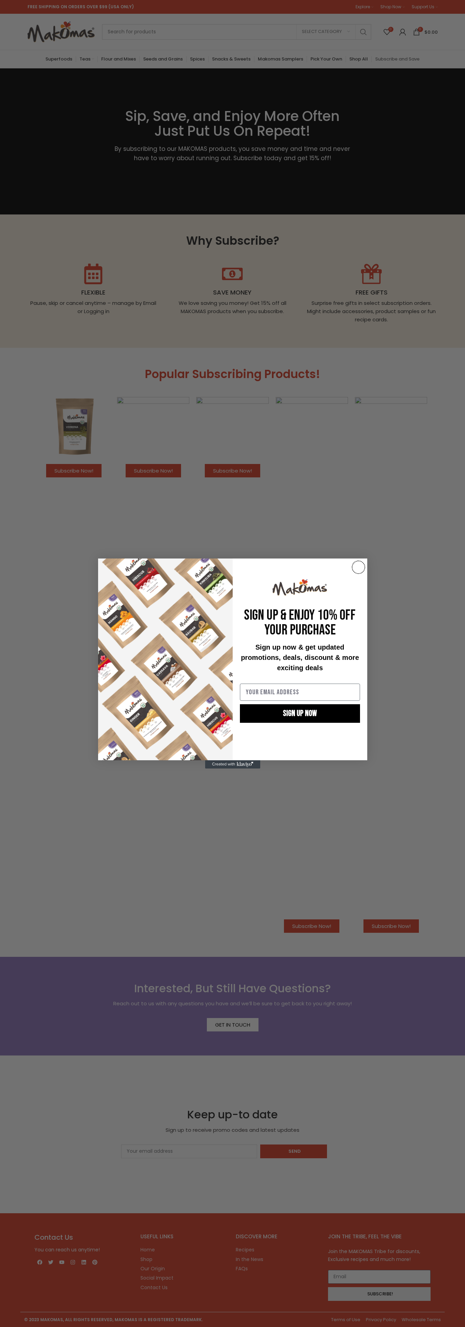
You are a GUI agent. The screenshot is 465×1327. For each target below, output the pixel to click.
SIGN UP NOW (300, 713)
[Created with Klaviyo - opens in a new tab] (232, 764)
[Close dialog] (358, 567)
